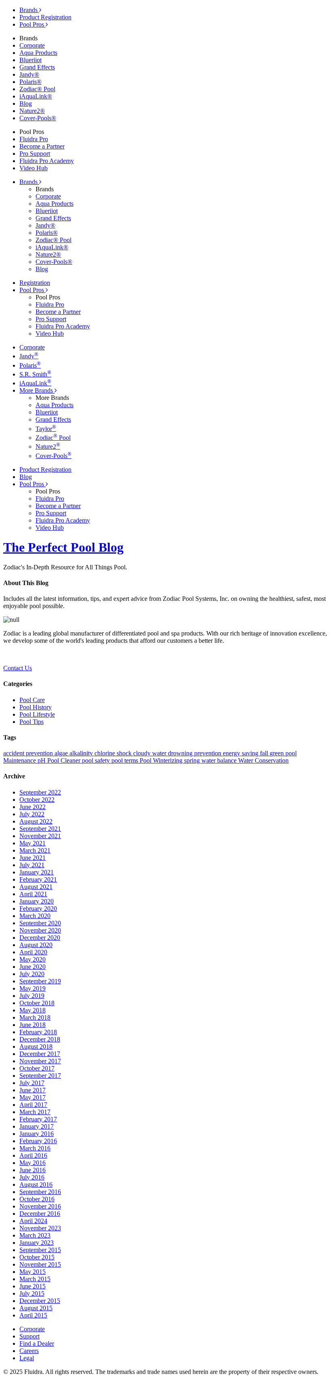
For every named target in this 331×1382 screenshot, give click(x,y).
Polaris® (30, 81)
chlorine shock (113, 753)
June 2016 (32, 1170)
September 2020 (40, 923)
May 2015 (32, 1271)
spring (192, 760)
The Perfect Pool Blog (63, 547)
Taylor (46, 428)
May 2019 (32, 988)
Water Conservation (263, 760)
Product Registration (45, 17)
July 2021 (31, 864)
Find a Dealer (36, 1343)
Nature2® (32, 110)
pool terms (125, 760)
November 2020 (40, 930)
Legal (26, 1358)
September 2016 (40, 1191)
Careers (29, 1350)
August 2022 (35, 821)
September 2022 (40, 792)
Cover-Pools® (37, 118)
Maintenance (20, 760)
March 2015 (34, 1278)
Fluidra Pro (33, 139)
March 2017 (34, 1111)
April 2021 (33, 894)
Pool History (35, 707)
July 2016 (31, 1177)
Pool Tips (31, 721)
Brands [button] (29, 181)
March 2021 (34, 850)
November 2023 (40, 1228)
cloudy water (150, 753)
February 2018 (38, 1032)
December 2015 (39, 1300)
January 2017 (36, 1126)
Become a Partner (42, 146)
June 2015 (32, 1286)
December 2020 (39, 937)
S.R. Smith (35, 374)
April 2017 (33, 1104)
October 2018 (36, 1002)
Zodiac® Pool (37, 89)
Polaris (30, 365)
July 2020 (31, 973)
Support (29, 1336)
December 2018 (39, 1039)
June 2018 (32, 1024)
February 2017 (38, 1119)
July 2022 (31, 814)
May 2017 (32, 1097)
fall (265, 753)
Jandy (28, 356)
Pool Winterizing (162, 760)
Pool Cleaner (64, 760)
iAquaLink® (35, 96)
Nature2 (48, 446)
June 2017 (32, 1090)
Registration (34, 282)
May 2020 (32, 959)
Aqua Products (38, 52)
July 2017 (31, 1082)
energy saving (241, 753)
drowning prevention (195, 753)
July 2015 (31, 1293)
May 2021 (32, 843)
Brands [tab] (29, 9)
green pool (283, 753)
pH (42, 760)
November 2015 (40, 1264)
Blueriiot (30, 59)
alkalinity (81, 753)
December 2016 (39, 1213)
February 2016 (38, 1140)
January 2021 (36, 872)
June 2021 (32, 857)
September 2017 (40, 1075)
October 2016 (36, 1199)
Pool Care (32, 699)
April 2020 (33, 952)
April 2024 (33, 1220)
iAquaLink (35, 383)
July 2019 (31, 995)
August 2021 (35, 886)
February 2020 (38, 908)
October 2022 (36, 799)
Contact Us (17, 668)
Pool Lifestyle (37, 714)
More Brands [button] (36, 390)
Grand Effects (37, 67)
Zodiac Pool (53, 437)
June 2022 (32, 806)
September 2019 (40, 981)
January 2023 (36, 1242)
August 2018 (35, 1046)
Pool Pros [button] (32, 289)
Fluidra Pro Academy (46, 160)
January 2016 (36, 1133)
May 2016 (32, 1162)
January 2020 (36, 901)
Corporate (32, 45)
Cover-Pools (53, 455)
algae (61, 753)
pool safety (96, 760)
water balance (219, 760)
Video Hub (33, 168)
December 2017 (39, 1053)
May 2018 (32, 1010)
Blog (25, 103)
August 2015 (35, 1308)
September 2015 (40, 1249)
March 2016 (34, 1148)
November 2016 (40, 1206)
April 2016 (33, 1155)
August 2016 (35, 1184)
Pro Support (34, 153)
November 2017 (40, 1061)
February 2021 (38, 879)
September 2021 (40, 828)
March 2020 (34, 915)
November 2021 (40, 835)
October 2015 (36, 1257)
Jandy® (29, 74)
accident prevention (28, 753)
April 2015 (33, 1315)
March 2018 (34, 1017)
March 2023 (34, 1235)
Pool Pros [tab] (32, 24)
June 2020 (32, 966)
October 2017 (36, 1068)
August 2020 (35, 944)
